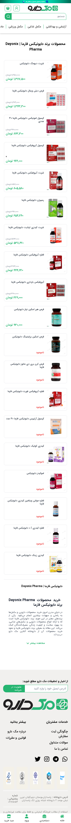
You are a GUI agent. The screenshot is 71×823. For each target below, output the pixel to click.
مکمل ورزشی (15, 26)
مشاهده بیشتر (37, 643)
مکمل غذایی (34, 26)
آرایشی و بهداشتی (56, 26)
